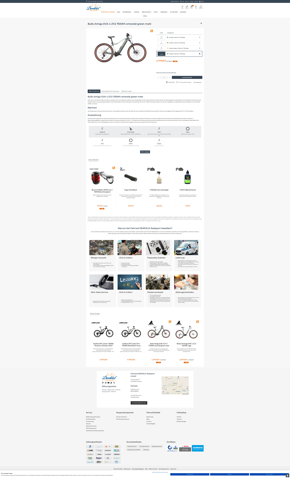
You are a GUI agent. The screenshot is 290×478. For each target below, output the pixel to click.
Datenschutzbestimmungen (157, 472)
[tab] (94, 91)
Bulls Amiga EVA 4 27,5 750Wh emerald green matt (158, 345)
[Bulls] (201, 24)
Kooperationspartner (125, 412)
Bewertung (150, 417)
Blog (148, 419)
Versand (179, 419)
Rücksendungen (181, 421)
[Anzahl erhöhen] (169, 77)
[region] (145, 187)
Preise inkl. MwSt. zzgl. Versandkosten (166, 72)
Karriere (149, 421)
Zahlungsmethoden (94, 442)
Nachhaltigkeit (151, 423)
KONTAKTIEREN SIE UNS (139, 403)
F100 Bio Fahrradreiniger (159, 190)
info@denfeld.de (135, 397)
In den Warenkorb (187, 77)
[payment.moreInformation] (90, 450)
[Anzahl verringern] (158, 77)
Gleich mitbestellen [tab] (93, 159)
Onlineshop (181, 412)
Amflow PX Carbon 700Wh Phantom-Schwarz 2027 (103, 345)
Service (202, 1)
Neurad (88, 423)
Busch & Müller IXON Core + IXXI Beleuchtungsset (102, 191)
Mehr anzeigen (145, 152)
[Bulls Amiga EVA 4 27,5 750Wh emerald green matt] (120, 47)
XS (161, 37)
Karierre (187, 1)
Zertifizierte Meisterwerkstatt (95, 430)
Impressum (166, 472)
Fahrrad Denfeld (153, 412)
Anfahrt (179, 417)
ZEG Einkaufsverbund (122, 419)
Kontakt (196, 1)
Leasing (191, 1)
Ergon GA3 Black (130, 190)
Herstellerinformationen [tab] (110, 91)
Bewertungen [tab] (127, 91)
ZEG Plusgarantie (91, 428)
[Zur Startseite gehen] (94, 7)
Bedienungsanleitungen (93, 417)
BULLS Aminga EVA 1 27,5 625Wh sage (186, 345)
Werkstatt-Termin (175, 1)
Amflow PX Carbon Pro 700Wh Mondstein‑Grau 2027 (131, 345)
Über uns (182, 1)
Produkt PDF (171, 82)
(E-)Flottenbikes (90, 419)
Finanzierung (90, 421)
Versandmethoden (134, 442)
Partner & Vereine (121, 417)
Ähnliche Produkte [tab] (95, 313)
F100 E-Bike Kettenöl (188, 190)
